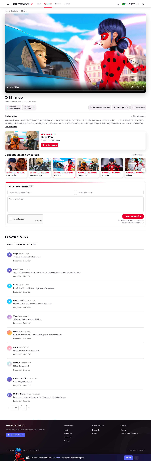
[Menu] (8, 3)
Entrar (128, 458)
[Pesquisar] (117, 3)
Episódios (48, 4)
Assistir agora (51, 145)
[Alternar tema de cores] (142, 3)
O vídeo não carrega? (138, 116)
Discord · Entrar (16, 435)
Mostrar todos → (139, 155)
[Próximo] (143, 170)
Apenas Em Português (26, 245)
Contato (124, 430)
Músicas (58, 4)
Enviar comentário (133, 216)
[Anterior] (8, 170)
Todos (10, 245)
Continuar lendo (11, 127)
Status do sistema (129, 434)
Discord (96, 430)
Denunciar (27, 261)
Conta (95, 434)
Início (39, 4)
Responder (17, 261)
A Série (67, 4)
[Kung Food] (22, 140)
